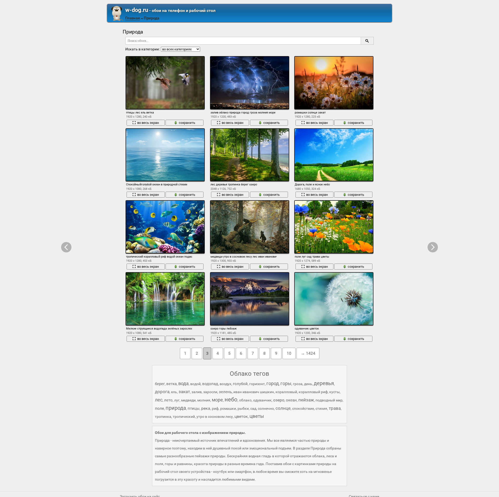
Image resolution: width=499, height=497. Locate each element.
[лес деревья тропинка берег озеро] (249, 155)
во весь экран (148, 123)
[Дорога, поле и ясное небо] (333, 155)
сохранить (187, 123)
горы (285, 383)
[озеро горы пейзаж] (249, 298)
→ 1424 (308, 353)
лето (168, 400)
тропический (184, 416)
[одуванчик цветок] (333, 298)
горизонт (257, 384)
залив (197, 392)
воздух (225, 384)
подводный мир (329, 400)
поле (159, 408)
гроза (298, 384)
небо (231, 399)
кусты (334, 392)
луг (177, 400)
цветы (257, 416)
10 (289, 353)
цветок (241, 416)
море (217, 399)
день (308, 384)
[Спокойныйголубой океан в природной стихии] (165, 155)
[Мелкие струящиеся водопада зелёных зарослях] (165, 298)
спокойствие (303, 408)
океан (291, 400)
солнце (283, 408)
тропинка (163, 416)
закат (184, 391)
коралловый (286, 392)
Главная (132, 18)
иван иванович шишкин (253, 392)
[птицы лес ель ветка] (165, 82)
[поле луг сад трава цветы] (333, 226)
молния (203, 400)
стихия (321, 408)
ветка (171, 383)
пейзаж (306, 399)
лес (158, 399)
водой (195, 384)
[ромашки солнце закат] (333, 82)
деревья (324, 383)
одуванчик (262, 400)
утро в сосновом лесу (214, 416)
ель (174, 392)
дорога (162, 391)
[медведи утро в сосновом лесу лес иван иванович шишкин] (249, 226)
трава (335, 408)
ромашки (228, 408)
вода (183, 383)
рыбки (243, 408)
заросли (210, 392)
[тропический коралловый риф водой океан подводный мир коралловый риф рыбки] (165, 226)
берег (160, 383)
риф (215, 408)
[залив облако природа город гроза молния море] (249, 82)
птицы (194, 408)
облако (245, 400)
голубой (240, 383)
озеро (278, 400)
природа (176, 408)
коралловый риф (313, 392)
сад (253, 408)
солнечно (266, 408)
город (272, 383)
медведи (188, 400)
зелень (225, 391)
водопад (210, 383)
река (205, 408)
